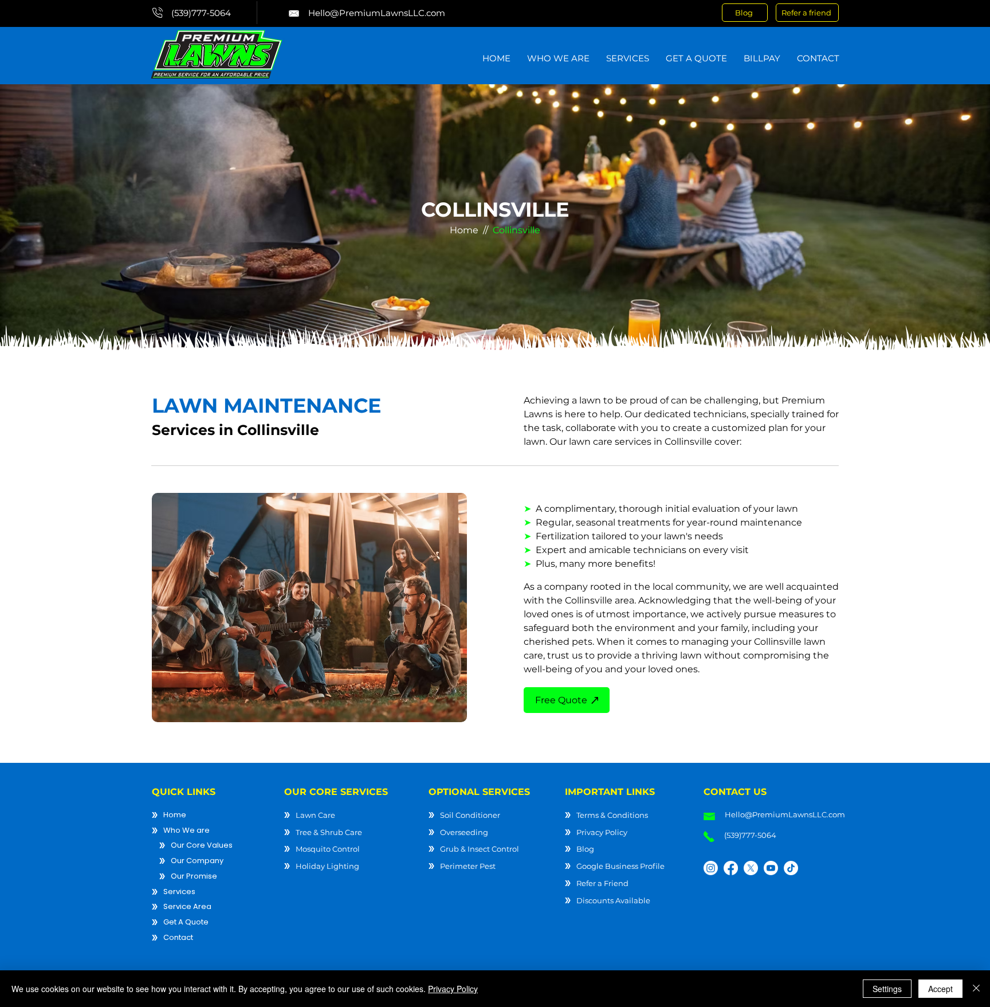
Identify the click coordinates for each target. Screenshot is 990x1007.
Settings (887, 988)
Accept (940, 988)
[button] (558, 57)
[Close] (976, 988)
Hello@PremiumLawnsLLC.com (376, 12)
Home (464, 230)
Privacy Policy (453, 988)
